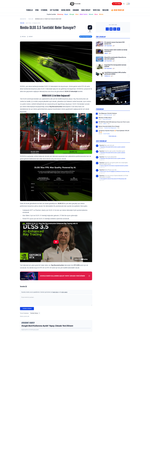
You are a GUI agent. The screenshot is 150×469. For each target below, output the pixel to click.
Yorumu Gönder (26, 308)
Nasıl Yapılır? (85, 10)
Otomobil (44, 10)
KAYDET (31, 36)
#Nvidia (101, 14)
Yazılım (30, 19)
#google (71, 14)
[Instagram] (118, 29)
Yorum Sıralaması (24, 313)
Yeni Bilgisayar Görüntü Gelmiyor (108, 113)
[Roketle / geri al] (90, 27)
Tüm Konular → (112, 136)
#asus (96, 14)
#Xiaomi (91, 14)
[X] (114, 29)
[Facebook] (107, 29)
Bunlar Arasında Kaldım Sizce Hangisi (109, 126)
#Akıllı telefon (84, 14)
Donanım (76, 10)
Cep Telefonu (54, 10)
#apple (66, 14)
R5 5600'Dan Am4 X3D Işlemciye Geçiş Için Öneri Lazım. (114, 122)
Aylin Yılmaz (28, 23)
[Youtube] (111, 29)
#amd (76, 14)
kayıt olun (55, 292)
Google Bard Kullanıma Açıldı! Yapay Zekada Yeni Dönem (47, 326)
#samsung (60, 14)
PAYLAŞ (24, 36)
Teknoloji (29, 10)
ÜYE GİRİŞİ (118, 3)
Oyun (37, 10)
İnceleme (105, 10)
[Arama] (123, 3)
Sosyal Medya (65, 10)
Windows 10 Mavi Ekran (105, 117)
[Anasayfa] (75, 4)
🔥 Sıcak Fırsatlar (117, 10)
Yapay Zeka (96, 10)
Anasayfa (23, 19)
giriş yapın (64, 292)
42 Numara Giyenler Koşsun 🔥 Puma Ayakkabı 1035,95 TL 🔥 (114, 131)
